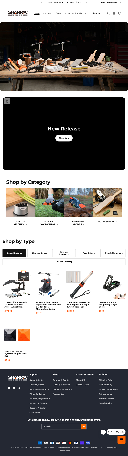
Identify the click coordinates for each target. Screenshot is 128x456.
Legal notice (65, 450)
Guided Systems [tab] (14, 253)
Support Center (37, 380)
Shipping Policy (106, 380)
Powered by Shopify (33, 447)
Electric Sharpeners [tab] (113, 253)
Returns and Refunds (39, 389)
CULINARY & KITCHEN (20, 223)
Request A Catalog (38, 403)
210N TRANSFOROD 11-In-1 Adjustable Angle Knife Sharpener (78, 304)
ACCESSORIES (106, 221)
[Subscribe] (83, 426)
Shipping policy (111, 447)
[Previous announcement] (41, 2)
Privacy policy (105, 394)
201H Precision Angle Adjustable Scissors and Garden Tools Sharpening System (48, 305)
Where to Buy (82, 385)
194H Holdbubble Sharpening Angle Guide (108, 304)
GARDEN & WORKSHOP (48, 223)
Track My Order (37, 385)
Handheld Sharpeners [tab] (64, 253)
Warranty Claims (37, 394)
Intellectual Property (108, 389)
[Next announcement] (86, 2)
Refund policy (96, 447)
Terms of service (106, 398)
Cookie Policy (105, 403)
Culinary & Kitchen (61, 385)
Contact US (35, 412)
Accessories (58, 394)
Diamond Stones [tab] (39, 253)
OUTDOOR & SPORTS (78, 223)
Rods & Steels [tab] (89, 253)
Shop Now (64, 138)
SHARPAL (21, 447)
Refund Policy (105, 385)
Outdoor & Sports (61, 380)
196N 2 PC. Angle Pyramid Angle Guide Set (15, 353)
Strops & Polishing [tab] (64, 262)
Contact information (80, 447)
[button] (47, 13)
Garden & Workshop (62, 389)
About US (80, 380)
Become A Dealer (38, 408)
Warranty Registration (40, 398)
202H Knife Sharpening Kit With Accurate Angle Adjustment (16, 304)
